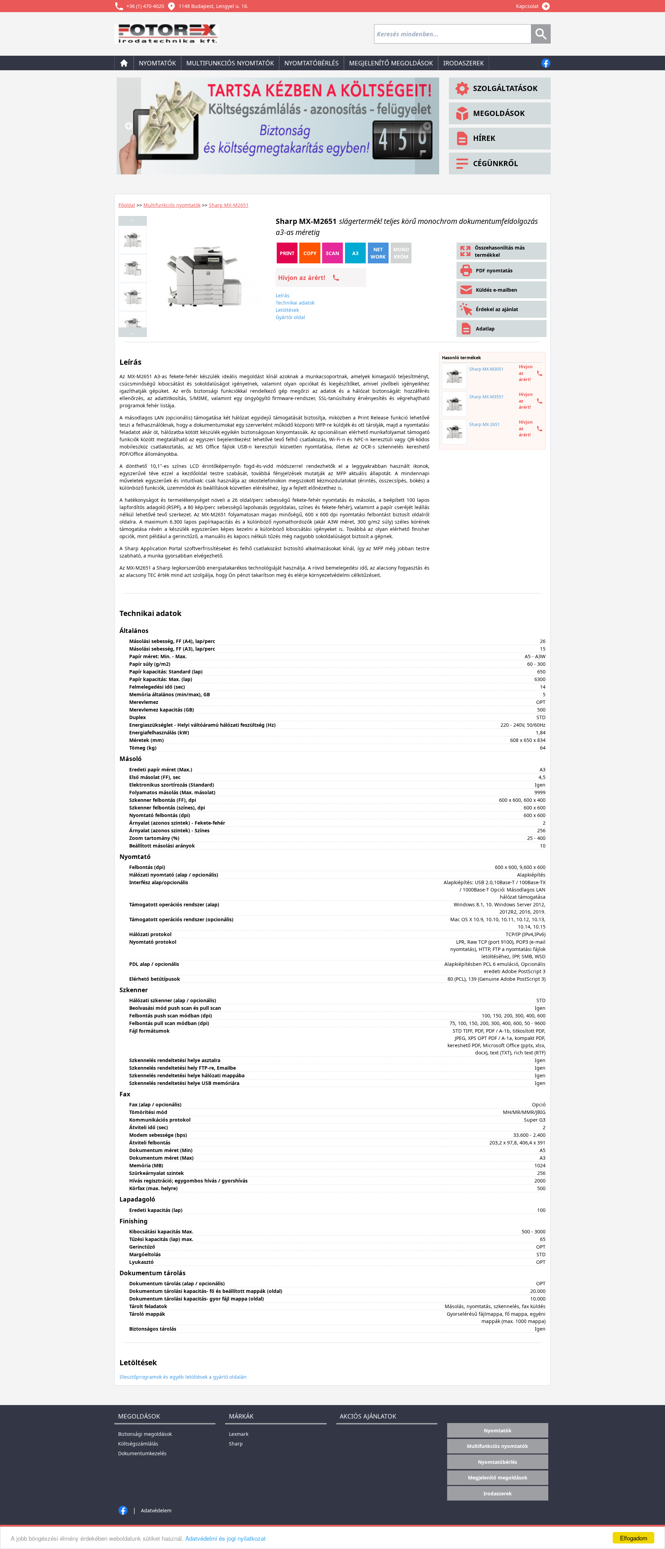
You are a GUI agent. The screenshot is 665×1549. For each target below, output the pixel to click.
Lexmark (238, 1434)
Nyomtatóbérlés (311, 63)
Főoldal (126, 205)
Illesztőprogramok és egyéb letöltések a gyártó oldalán (183, 1377)
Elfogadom (633, 1537)
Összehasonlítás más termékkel (500, 251)
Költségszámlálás (138, 1443)
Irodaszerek (463, 63)
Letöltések (287, 310)
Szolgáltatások (505, 88)
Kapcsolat (527, 6)
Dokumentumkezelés (142, 1453)
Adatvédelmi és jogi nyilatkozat (225, 1538)
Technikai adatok (295, 302)
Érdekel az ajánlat (497, 309)
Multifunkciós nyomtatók (230, 63)
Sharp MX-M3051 (486, 369)
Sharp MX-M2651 (229, 205)
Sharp (236, 1443)
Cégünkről (495, 163)
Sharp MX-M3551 (486, 397)
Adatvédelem (156, 1510)
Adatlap (485, 328)
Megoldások (499, 113)
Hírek (484, 138)
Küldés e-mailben (496, 290)
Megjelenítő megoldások (391, 63)
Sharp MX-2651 (484, 424)
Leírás (283, 295)
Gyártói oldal (290, 317)
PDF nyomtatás (494, 270)
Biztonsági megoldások (145, 1434)
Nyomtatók (157, 63)
